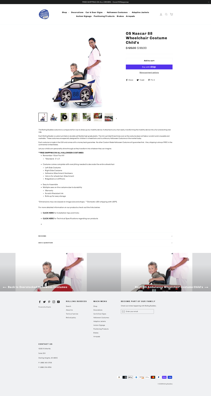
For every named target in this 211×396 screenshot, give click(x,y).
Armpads (130, 16)
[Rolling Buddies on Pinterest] (49, 301)
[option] (78, 71)
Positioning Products (104, 16)
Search (68, 306)
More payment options (149, 72)
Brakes (120, 16)
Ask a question (45, 243)
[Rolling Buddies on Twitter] (44, 301)
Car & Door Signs (94, 12)
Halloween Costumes (117, 12)
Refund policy (71, 318)
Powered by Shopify (44, 307)
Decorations (77, 12)
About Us (69, 310)
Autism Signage (84, 16)
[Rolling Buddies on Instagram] (53, 301)
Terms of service (72, 314)
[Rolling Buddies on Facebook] (39, 301)
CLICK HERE (48, 213)
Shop (64, 12)
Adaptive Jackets (140, 12)
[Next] (116, 118)
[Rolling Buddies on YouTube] (58, 301)
